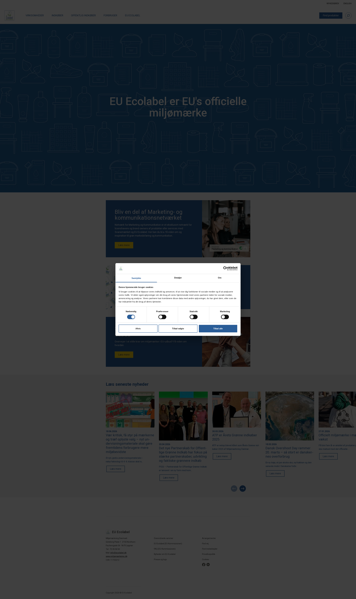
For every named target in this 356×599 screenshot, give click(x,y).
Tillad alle (218, 328)
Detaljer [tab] (178, 278)
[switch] (162, 317)
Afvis (138, 328)
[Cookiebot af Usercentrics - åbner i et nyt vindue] (225, 268)
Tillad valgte (178, 328)
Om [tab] (219, 278)
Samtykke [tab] (136, 278)
